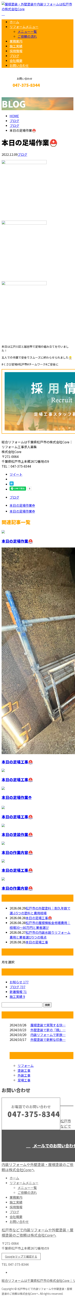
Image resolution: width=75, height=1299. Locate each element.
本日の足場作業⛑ (17, 797)
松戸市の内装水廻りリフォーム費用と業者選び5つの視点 (40, 935)
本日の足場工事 (37, 942)
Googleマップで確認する (21, 1256)
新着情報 (18, 991)
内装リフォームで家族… (48, 1034)
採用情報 (16, 50)
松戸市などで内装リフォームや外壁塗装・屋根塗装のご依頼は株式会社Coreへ (37, 1232)
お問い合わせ (19, 65)
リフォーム (26, 1065)
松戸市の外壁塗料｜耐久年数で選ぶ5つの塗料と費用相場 (40, 910)
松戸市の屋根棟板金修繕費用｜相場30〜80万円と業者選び (40, 925)
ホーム (14, 21)
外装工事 (24, 1075)
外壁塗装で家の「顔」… (48, 1029)
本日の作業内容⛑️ (17, 852)
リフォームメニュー (24, 26)
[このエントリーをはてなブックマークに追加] (12, 484)
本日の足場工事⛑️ (17, 761)
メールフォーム (16, 93)
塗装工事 (24, 1070)
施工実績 (16, 46)
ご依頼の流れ (27, 36)
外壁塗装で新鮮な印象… (48, 1039)
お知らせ (19, 982)
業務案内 (16, 41)
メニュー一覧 (27, 31)
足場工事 (24, 1080)
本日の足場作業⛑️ (17, 541)
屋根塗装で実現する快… (48, 1025)
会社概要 (16, 60)
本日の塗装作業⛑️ (17, 834)
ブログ (14, 55)
